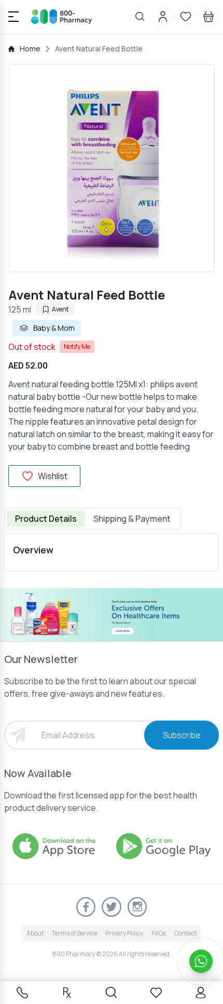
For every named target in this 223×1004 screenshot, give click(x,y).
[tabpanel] (111, 553)
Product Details (46, 518)
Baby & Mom (54, 328)
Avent (60, 309)
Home (30, 48)
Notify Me (77, 346)
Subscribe (182, 735)
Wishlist (52, 476)
